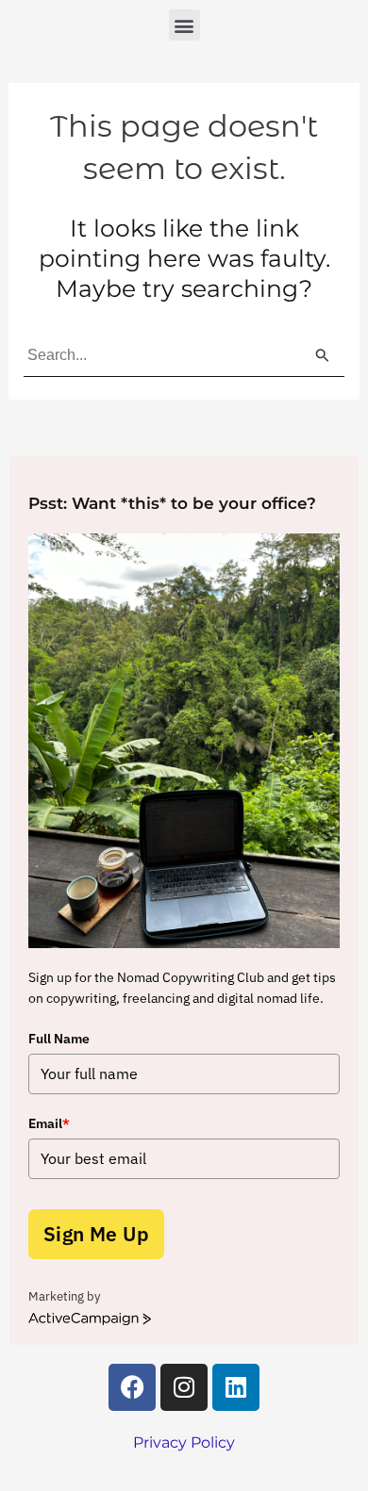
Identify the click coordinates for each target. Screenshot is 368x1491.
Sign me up (96, 1234)
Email (49, 1123)
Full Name (59, 1038)
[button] (184, 25)
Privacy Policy (184, 1442)
